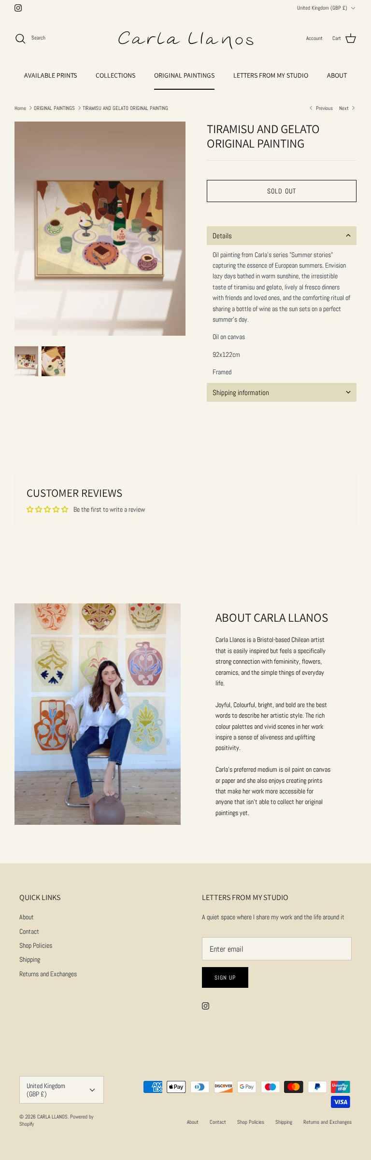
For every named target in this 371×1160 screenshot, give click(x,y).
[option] (100, 229)
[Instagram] (18, 8)
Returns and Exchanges (48, 973)
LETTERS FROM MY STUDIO (270, 75)
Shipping (29, 959)
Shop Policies (35, 945)
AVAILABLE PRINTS (50, 75)
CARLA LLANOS (52, 1116)
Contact (29, 931)
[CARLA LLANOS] (185, 39)
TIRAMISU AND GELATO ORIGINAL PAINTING (125, 107)
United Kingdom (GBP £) (322, 7)
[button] (282, 235)
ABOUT (337, 75)
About (26, 917)
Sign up (225, 978)
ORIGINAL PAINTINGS (184, 75)
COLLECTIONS (115, 75)
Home (20, 107)
